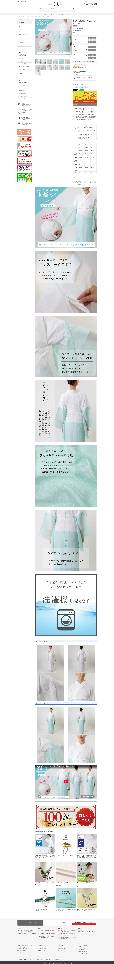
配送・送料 (40, 928)
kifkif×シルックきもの (22, 61)
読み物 (19, 943)
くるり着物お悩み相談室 (23, 93)
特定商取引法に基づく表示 (46, 959)
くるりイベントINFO (22, 75)
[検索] (92, 4)
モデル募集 (37, 959)
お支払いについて (61, 948)
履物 (19, 39)
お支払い (19, 928)
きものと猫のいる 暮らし (23, 96)
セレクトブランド (22, 69)
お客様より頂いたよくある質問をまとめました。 (26, 113)
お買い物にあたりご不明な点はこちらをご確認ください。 (26, 109)
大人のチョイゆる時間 (23, 88)
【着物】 (45, 14)
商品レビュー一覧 (41, 950)
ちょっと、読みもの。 (23, 85)
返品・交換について (62, 950)
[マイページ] (87, 4)
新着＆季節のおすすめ (22, 19)
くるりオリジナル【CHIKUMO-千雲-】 (22, 55)
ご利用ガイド (86, 1)
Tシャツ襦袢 (21, 42)
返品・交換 (60, 928)
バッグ (20, 45)
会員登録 (81, 1)
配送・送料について (62, 947)
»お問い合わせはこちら (82, 930)
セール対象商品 (21, 22)
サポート (59, 943)
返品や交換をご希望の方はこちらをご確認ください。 (26, 118)
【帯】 (52, 14)
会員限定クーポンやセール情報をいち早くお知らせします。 (26, 104)
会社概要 (80, 943)
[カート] (90, 4)
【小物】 (69, 14)
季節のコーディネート (23, 98)
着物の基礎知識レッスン (23, 90)
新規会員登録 (40, 945)
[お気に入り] (85, 4)
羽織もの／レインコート (23, 34)
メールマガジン (94, 1)
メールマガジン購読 (41, 948)
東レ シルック (21, 58)
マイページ (40, 943)
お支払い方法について (27, 933)
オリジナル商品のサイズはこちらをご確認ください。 (26, 123)
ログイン (76, 1)
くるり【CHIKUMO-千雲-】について (25, 945)
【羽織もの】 (60, 14)
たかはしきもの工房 (22, 63)
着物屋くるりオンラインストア (57, 4)
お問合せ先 (80, 928)
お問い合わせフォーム (28, 959)
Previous (37, 37)
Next (70, 37)
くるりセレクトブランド (25, 16)
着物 (19, 29)
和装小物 (20, 37)
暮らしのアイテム (22, 47)
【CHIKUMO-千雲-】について (24, 82)
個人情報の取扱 (56, 959)
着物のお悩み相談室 (21, 952)
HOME (18, 16)
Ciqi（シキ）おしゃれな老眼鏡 (24, 66)
